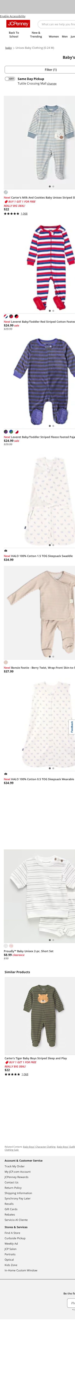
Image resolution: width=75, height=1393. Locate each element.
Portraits (10, 1254)
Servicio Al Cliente (16, 1220)
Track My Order (15, 1166)
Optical (9, 1259)
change (52, 83)
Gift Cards (11, 1209)
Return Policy (13, 1187)
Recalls (9, 1204)
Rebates (10, 1214)
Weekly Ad (11, 1243)
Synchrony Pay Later (18, 1198)
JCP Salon (11, 1249)
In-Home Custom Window (21, 1270)
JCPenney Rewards (16, 1177)
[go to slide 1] (50, 186)
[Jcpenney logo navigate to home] (18, 24)
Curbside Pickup (15, 1238)
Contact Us (11, 1182)
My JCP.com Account (18, 1171)
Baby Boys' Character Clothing (39, 1146)
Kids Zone (11, 1265)
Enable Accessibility (12, 16)
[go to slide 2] (53, 186)
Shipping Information (18, 1193)
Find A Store (12, 1233)
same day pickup (31, 79)
